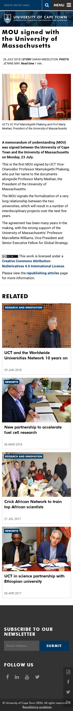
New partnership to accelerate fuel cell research (33, 430)
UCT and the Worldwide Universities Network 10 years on (36, 355)
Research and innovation (23, 307)
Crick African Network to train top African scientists (33, 504)
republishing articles (43, 273)
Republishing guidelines (37, 707)
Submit (54, 646)
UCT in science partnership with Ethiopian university (34, 579)
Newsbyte (11, 382)
